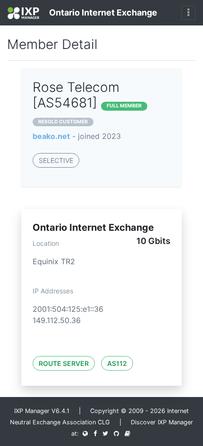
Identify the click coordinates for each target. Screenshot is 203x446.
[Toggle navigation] (188, 13)
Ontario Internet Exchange (102, 12)
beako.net (51, 136)
